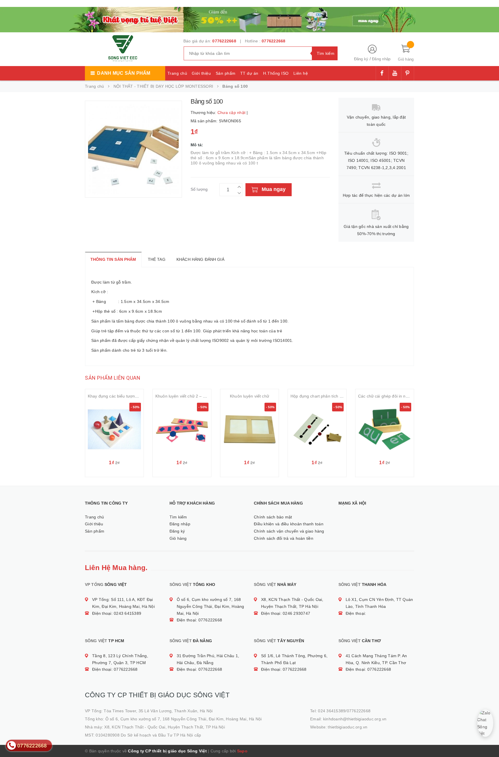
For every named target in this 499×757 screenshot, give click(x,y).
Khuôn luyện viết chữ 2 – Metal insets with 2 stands (203, 396)
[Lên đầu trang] (489, 739)
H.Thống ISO (276, 73)
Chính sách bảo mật (273, 517)
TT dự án (249, 73)
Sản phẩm (226, 73)
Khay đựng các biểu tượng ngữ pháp (122, 396)
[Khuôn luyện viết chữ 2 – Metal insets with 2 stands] (181, 429)
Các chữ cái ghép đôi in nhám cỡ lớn (392, 396)
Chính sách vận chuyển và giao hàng (289, 531)
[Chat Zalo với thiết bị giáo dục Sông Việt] (485, 723)
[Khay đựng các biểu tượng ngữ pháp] (114, 429)
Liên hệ (300, 73)
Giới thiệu (201, 73)
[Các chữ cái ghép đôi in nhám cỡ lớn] (384, 429)
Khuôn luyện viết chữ (249, 396)
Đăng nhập (381, 59)
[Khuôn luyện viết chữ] (249, 429)
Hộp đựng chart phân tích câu (318, 396)
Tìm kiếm (178, 517)
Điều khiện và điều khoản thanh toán (288, 524)
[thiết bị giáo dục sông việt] (249, 19)
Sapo (242, 751)
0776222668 (224, 41)
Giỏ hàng (178, 538)
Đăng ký (361, 59)
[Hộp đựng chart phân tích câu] (317, 429)
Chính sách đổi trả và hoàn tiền (283, 538)
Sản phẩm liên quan (112, 377)
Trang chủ (177, 73)
